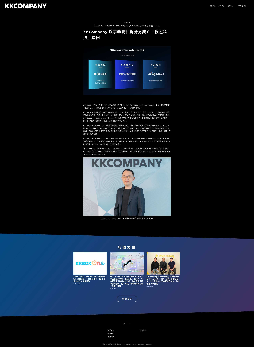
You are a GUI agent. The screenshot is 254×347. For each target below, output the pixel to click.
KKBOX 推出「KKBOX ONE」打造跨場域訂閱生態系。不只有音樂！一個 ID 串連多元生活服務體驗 (89, 279)
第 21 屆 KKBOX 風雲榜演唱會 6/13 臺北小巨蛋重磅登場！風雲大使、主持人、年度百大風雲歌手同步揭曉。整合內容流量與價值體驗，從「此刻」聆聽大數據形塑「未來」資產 (126, 281)
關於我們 (213, 6)
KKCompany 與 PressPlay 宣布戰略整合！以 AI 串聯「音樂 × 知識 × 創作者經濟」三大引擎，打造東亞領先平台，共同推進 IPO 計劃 (163, 280)
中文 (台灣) (242, 6)
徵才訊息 (230, 6)
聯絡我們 (111, 336)
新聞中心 (221, 6)
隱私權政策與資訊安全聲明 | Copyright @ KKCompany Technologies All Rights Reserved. (127, 344)
